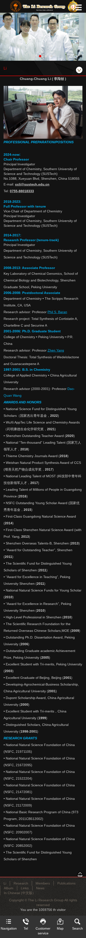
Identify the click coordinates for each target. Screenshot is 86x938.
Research (21, 883)
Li (5, 883)
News (40, 888)
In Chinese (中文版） (20, 893)
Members (43, 883)
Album (8, 888)
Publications (66, 883)
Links (25, 888)
